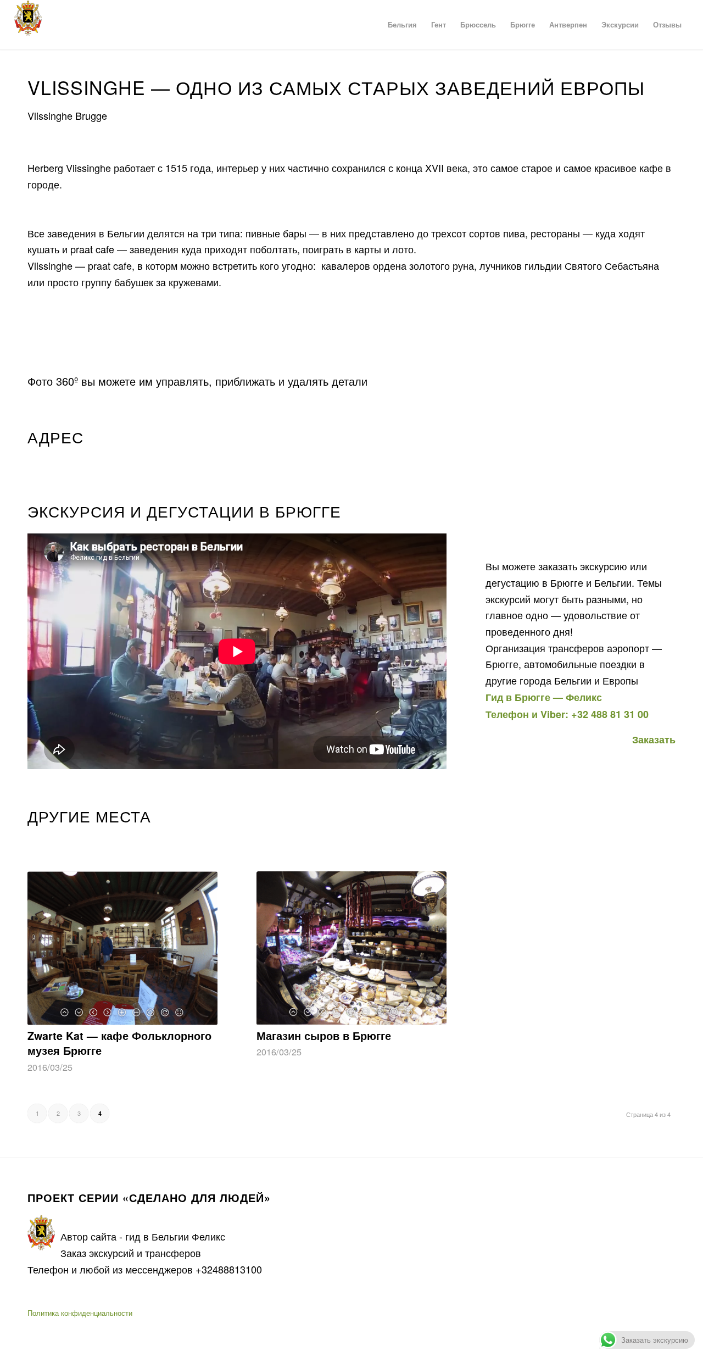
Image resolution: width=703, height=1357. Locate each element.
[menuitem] (402, 24)
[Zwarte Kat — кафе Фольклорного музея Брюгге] (122, 948)
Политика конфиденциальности (79, 1313)
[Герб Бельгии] (28, 24)
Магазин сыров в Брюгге (323, 1035)
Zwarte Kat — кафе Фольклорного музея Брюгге (119, 1043)
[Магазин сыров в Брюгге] (351, 948)
